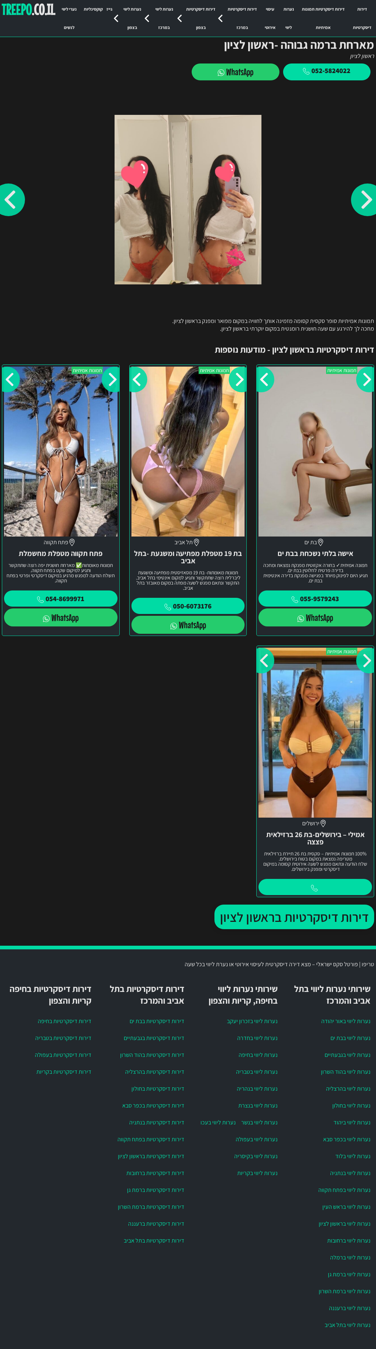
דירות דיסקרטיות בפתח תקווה (151, 1139)
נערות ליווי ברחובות (348, 1240)
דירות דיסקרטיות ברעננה (156, 1224)
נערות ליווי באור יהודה (345, 1021)
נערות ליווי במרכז (164, 18)
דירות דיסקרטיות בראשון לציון (294, 917)
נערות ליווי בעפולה (257, 1139)
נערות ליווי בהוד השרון (345, 1072)
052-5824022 (330, 70)
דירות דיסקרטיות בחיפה (64, 1021)
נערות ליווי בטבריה (257, 1072)
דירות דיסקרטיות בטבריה (63, 1038)
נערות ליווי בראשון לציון (344, 1224)
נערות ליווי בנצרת (258, 1105)
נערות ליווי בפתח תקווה (344, 1190)
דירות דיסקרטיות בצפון (201, 18)
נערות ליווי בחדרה (257, 1038)
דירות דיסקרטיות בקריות (63, 1072)
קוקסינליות (93, 9)
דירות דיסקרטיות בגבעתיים (154, 1038)
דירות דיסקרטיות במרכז (242, 18)
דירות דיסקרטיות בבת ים (157, 1021)
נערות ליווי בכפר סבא (346, 1139)
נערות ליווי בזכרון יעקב (252, 1021)
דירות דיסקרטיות (362, 18)
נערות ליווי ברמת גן (349, 1274)
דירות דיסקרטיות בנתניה (156, 1122)
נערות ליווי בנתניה (350, 1173)
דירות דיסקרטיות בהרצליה (154, 1072)
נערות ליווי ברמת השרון (344, 1291)
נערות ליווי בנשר (259, 1122)
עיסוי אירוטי (270, 18)
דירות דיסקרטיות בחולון (157, 1088)
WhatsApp (239, 71)
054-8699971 (65, 598)
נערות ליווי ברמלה (350, 1257)
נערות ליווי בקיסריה (256, 1156)
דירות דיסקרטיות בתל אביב (154, 1240)
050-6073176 (192, 605)
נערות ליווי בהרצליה (348, 1088)
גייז (109, 9)
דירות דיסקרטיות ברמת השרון (151, 1207)
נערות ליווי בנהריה (257, 1088)
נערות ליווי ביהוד (351, 1122)
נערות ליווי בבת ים (350, 1038)
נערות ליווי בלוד (352, 1156)
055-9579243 (319, 598)
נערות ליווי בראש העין (346, 1207)
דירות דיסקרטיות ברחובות (155, 1173)
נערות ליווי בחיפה (258, 1055)
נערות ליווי (288, 18)
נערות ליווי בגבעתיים (347, 1055)
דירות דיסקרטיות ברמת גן (155, 1190)
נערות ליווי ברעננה (349, 1308)
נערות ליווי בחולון (351, 1105)
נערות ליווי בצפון (132, 18)
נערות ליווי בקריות (257, 1173)
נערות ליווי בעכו (218, 1122)
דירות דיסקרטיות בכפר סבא (153, 1105)
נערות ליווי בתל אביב (347, 1325)
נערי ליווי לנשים (69, 18)
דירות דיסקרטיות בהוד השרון (152, 1055)
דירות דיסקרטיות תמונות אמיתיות (323, 18)
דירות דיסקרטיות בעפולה (63, 1055)
